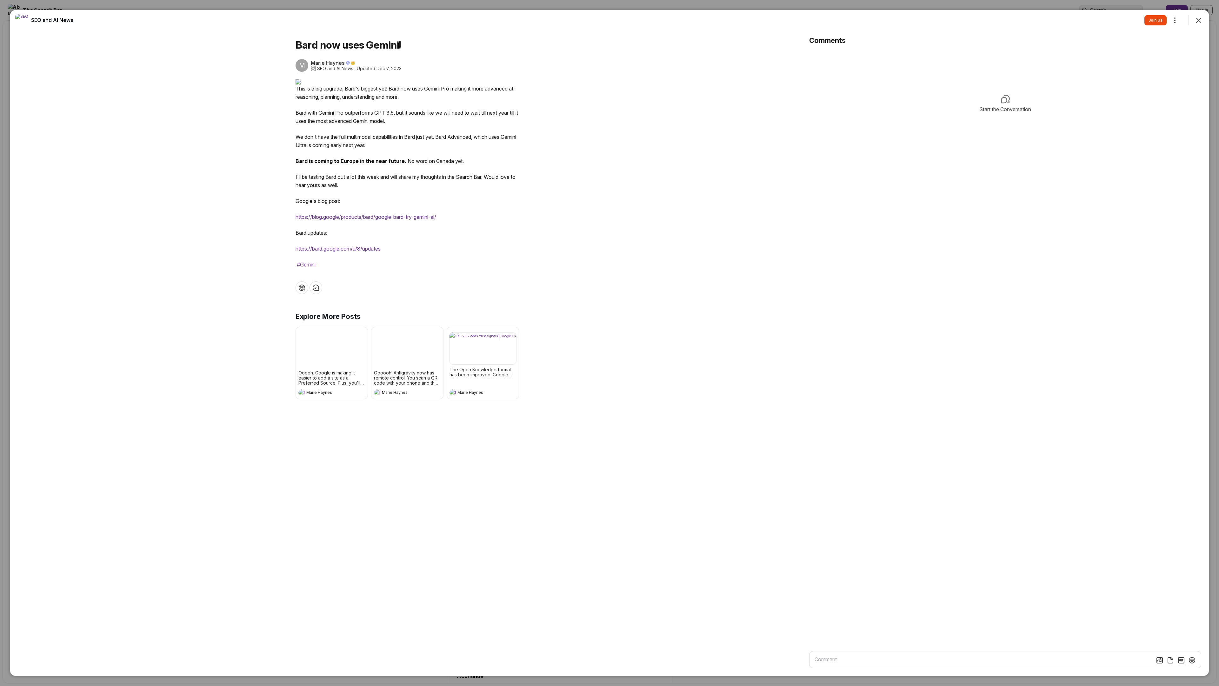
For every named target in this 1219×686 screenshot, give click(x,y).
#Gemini (306, 264)
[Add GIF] (1181, 660)
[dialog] (609, 343)
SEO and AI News (335, 68)
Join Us (1155, 20)
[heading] (325, 393)
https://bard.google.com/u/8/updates (338, 248)
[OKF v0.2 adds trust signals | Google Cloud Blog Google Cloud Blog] (482, 348)
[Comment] (316, 287)
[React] (302, 288)
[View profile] (301, 392)
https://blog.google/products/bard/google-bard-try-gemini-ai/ (366, 217)
